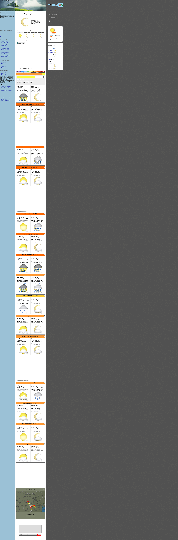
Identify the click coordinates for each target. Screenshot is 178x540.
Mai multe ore (21, 43)
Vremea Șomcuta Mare (5, 52)
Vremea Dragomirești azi (5, 89)
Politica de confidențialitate (5, 100)
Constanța (50, 54)
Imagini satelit (52, 18)
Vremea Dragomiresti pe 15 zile (6, 91)
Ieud (2, 63)
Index (50, 12)
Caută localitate (53, 14)
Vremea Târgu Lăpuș (5, 53)
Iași (49, 61)
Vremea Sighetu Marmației (5, 42)
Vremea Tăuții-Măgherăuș (5, 55)
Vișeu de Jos (3, 66)
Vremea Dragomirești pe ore (6, 87)
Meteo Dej (3, 73)
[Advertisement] (30, 55)
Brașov (49, 48)
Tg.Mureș (50, 65)
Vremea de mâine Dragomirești (6, 90)
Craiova (49, 57)
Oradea (49, 63)
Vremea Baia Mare (4, 41)
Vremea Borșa (3, 45)
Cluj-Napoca (50, 52)
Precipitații (2, 37)
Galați (49, 59)
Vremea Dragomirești (5, 48)
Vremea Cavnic (4, 46)
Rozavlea (3, 67)
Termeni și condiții (4, 99)
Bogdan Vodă (3, 62)
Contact (51, 20)
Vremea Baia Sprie (4, 44)
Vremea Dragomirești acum (6, 86)
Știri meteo (51, 15)
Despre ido (3, 98)
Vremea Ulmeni (4, 56)
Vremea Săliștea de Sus (5, 49)
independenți (2, 80)
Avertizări (53, 17)
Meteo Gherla (3, 74)
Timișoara (50, 68)
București (50, 50)
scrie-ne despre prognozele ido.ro (27, 524)
